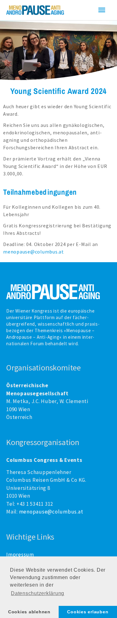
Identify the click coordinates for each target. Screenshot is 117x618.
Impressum (20, 554)
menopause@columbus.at (33, 252)
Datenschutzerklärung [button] (37, 593)
